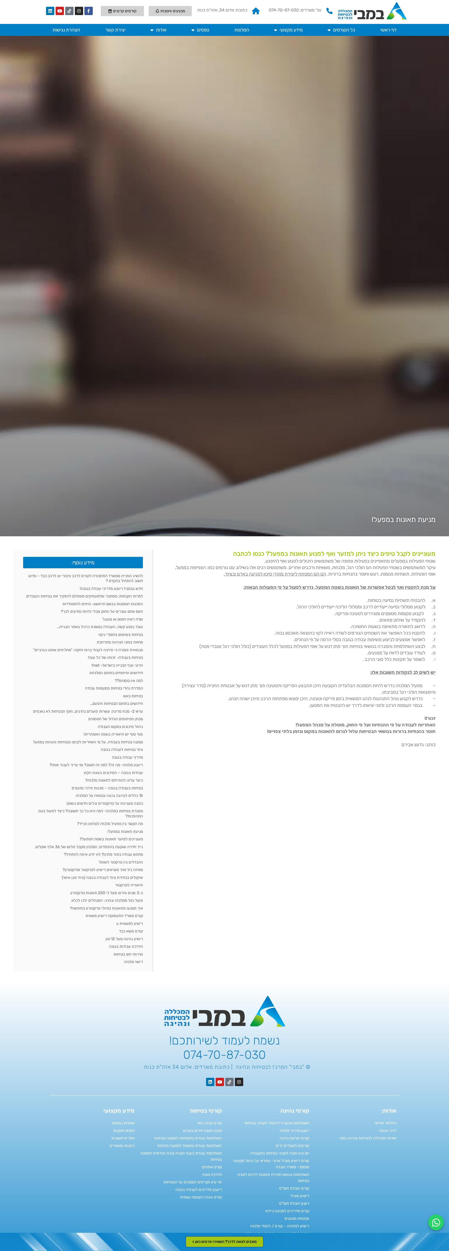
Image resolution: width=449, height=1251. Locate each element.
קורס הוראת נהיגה (294, 1138)
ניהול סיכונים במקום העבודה (120, 726)
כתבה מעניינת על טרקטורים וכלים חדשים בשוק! (105, 803)
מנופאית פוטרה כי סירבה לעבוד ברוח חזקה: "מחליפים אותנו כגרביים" (88, 650)
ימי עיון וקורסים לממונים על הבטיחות (192, 1182)
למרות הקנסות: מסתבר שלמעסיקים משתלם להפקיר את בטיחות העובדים (84, 596)
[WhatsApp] (436, 1222)
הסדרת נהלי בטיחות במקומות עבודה (114, 688)
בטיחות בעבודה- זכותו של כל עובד (115, 657)
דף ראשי (388, 30)
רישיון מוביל (299, 1196)
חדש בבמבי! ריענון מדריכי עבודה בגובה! (111, 588)
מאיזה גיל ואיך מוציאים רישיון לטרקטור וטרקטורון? (103, 869)
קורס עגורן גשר (209, 1123)
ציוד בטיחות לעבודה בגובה (122, 749)
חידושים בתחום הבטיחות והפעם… (116, 703)
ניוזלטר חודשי (385, 1123)
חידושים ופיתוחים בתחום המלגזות (116, 672)
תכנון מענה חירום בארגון (202, 1130)
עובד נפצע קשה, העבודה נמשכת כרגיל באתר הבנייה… (100, 626)
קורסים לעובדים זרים (292, 1145)
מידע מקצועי (291, 30)
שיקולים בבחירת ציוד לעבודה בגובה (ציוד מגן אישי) (102, 877)
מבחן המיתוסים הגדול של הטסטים (115, 719)
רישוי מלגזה (133, 961)
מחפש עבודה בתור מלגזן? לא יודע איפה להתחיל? (103, 854)
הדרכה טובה (212, 1174)
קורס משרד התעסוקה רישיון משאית (114, 915)
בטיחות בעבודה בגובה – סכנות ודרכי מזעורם (107, 788)
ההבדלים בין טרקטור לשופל (121, 862)
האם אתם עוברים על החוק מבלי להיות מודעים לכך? (102, 611)
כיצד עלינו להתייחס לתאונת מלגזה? (114, 780)
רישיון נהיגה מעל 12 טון (124, 939)
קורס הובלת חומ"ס (294, 1188)
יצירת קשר (115, 30)
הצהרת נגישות (66, 30)
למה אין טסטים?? (129, 680)
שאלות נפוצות (123, 1123)
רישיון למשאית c (129, 923)
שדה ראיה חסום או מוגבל (123, 619)
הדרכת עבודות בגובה (126, 946)
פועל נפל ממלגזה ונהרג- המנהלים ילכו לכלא (107, 900)
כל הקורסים (344, 30)
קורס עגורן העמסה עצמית (201, 1197)
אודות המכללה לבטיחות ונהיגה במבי (368, 1138)
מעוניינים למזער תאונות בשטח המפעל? (111, 839)
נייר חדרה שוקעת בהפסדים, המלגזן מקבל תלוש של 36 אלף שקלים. (89, 846)
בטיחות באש (133, 696)
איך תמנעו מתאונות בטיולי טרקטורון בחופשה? (106, 908)
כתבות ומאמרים (122, 1145)
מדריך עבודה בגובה (127, 757)
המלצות (241, 30)
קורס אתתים (212, 1167)
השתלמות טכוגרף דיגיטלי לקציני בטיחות (277, 1123)
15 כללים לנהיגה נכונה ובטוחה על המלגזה (109, 795)
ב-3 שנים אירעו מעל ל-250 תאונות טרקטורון (106, 893)
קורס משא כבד (131, 931)
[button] (83, 562)
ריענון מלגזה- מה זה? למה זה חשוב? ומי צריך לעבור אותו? (96, 765)
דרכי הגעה (388, 1130)
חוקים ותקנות (124, 1130)
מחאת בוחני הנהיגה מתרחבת (120, 642)
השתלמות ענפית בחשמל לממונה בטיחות (189, 1145)
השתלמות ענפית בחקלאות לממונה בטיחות (188, 1138)
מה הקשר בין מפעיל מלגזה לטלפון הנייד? (110, 823)
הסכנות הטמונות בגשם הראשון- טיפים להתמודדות (102, 604)
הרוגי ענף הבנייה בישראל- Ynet (117, 665)
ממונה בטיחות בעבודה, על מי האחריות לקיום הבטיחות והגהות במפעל (88, 742)
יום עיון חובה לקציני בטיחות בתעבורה (279, 1153)
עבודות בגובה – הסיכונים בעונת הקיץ (113, 772)
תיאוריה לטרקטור (129, 885)
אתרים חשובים (123, 1138)
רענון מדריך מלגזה (294, 1130)
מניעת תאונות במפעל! (125, 831)
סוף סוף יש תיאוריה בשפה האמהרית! (113, 734)
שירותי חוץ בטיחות (128, 954)
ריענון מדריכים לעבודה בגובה (198, 1189)
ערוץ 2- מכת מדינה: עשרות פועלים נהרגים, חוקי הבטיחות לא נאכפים (88, 711)
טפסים (203, 30)
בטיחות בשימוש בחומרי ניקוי (120, 634)
